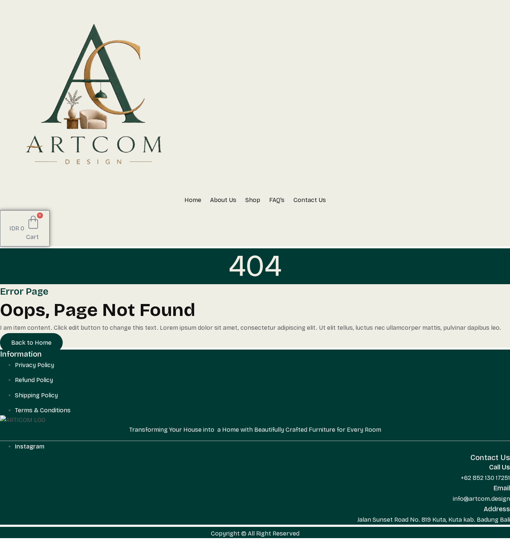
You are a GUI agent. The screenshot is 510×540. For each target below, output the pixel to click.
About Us (223, 200)
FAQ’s (276, 200)
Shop (252, 200)
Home (192, 200)
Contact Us (309, 200)
